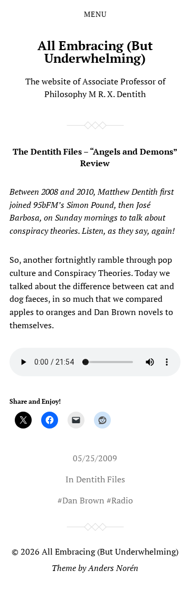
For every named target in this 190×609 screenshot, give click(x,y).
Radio (122, 500)
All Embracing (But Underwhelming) (95, 51)
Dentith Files (100, 479)
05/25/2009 (95, 458)
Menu (95, 14)
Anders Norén (113, 568)
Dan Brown (83, 500)
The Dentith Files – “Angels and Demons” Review (95, 157)
